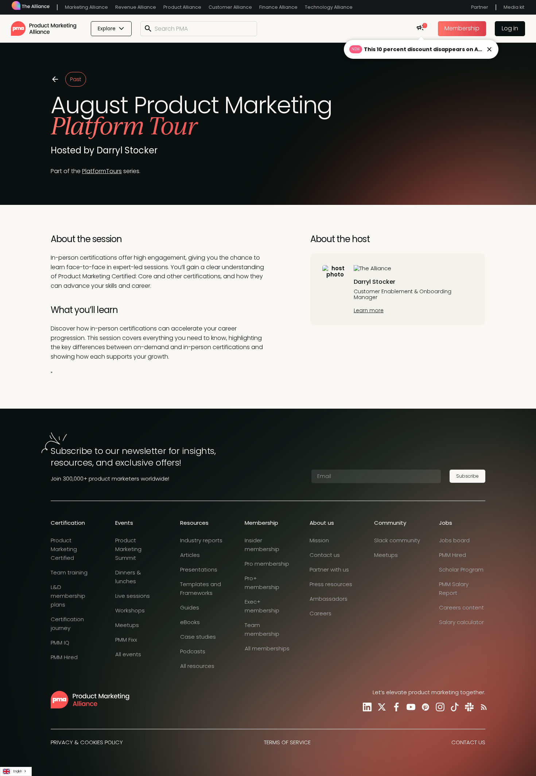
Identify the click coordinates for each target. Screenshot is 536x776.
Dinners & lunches (128, 577)
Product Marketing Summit (128, 549)
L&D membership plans (68, 595)
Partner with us (329, 569)
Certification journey (67, 623)
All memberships (267, 648)
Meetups (127, 625)
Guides (189, 607)
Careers (320, 613)
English (17, 771)
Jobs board (454, 540)
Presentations (198, 569)
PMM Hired (64, 657)
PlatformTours (102, 171)
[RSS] (482, 707)
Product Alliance (182, 7)
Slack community (397, 540)
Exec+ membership (262, 606)
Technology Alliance (329, 7)
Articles (190, 555)
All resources (197, 666)
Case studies (198, 637)
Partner (479, 7)
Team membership (262, 629)
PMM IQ (60, 642)
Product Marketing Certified (64, 549)
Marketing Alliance (86, 7)
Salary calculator (461, 622)
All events (128, 654)
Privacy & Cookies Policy (87, 742)
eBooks (190, 622)
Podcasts (192, 651)
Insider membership (262, 544)
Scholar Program (461, 569)
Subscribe (467, 476)
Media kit (514, 7)
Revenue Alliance (135, 7)
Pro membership (267, 563)
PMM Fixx (126, 639)
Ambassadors (328, 599)
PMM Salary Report (454, 588)
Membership (461, 28)
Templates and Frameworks (200, 588)
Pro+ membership (262, 582)
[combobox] (16, 771)
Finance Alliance (278, 7)
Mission (319, 540)
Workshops (130, 610)
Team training (69, 572)
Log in (510, 28)
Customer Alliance (230, 7)
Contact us (325, 555)
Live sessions (132, 596)
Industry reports (201, 540)
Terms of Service (287, 742)
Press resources (331, 584)
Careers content (461, 607)
